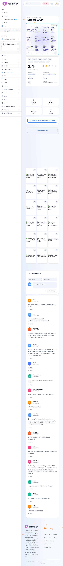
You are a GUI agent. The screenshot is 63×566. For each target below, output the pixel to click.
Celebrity (6, 62)
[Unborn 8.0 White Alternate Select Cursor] (53, 175)
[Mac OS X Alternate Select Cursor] (38, 30)
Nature (5, 93)
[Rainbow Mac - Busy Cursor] (53, 256)
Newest (6, 16)
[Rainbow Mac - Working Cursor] (42, 256)
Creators (6, 22)
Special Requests (8, 113)
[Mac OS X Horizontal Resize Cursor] (46, 30)
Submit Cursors (48, 544)
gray (50, 59)
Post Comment (51, 291)
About (45, 534)
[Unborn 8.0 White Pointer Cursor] (31, 175)
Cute (5, 75)
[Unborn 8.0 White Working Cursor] (53, 191)
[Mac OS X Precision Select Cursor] (46, 48)
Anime (5, 59)
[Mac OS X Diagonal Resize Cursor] (38, 39)
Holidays (6, 86)
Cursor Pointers (7, 69)
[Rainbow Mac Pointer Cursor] (31, 256)
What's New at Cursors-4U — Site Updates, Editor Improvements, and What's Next (11, 30)
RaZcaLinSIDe (31, 74)
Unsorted (6, 109)
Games (5, 82)
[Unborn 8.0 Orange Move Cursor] (31, 223)
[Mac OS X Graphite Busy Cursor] (54, 48)
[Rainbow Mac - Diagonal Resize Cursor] (42, 239)
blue (45, 59)
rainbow (42, 61)
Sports (5, 99)
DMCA (52, 541)
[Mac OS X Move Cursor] (30, 39)
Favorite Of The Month (9, 39)
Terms (55, 537)
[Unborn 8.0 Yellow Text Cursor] (53, 207)
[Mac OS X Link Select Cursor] (46, 39)
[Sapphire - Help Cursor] (31, 191)
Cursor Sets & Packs (9, 72)
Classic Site (47, 547)
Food (5, 79)
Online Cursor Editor (10, 19)
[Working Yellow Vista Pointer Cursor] (42, 175)
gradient (34, 59)
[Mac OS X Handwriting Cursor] (30, 30)
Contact (55, 534)
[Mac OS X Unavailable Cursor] (30, 48)
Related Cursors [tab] (42, 130)
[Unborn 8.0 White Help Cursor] (42, 191)
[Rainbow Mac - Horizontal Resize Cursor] (31, 239)
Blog (5, 26)
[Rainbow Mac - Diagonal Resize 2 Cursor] (42, 223)
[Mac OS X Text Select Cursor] (54, 30)
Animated (6, 55)
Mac (48, 61)
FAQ (50, 534)
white (40, 59)
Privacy (50, 537)
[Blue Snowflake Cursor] (53, 239)
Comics (6, 66)
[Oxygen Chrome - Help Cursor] (42, 207)
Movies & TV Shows (8, 89)
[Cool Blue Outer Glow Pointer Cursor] (53, 223)
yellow (36, 61)
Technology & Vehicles (9, 106)
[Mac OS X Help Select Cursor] (38, 48)
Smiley (5, 96)
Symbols (6, 103)
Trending (6, 12)
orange (30, 61)
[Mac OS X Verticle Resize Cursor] (54, 39)
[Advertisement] (42, 11)
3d (29, 59)
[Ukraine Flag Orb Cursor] (31, 207)
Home (28, 17)
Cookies (46, 541)
